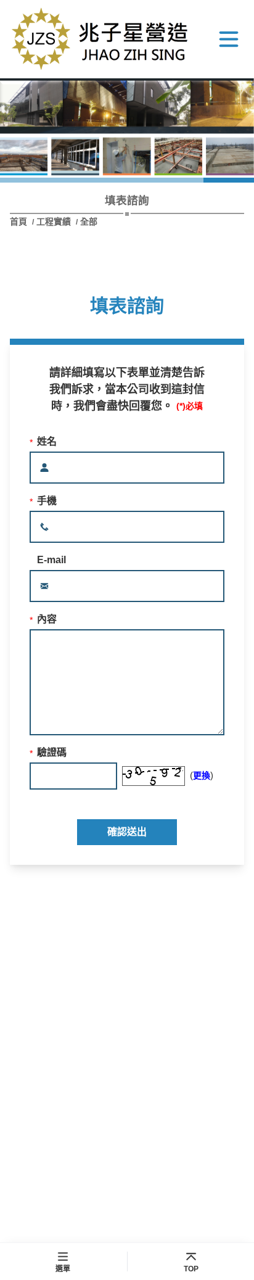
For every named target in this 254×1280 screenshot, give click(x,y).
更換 (201, 775)
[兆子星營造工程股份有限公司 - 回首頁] (102, 39)
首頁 (20, 221)
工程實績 (53, 221)
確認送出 (127, 832)
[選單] (228, 38)
